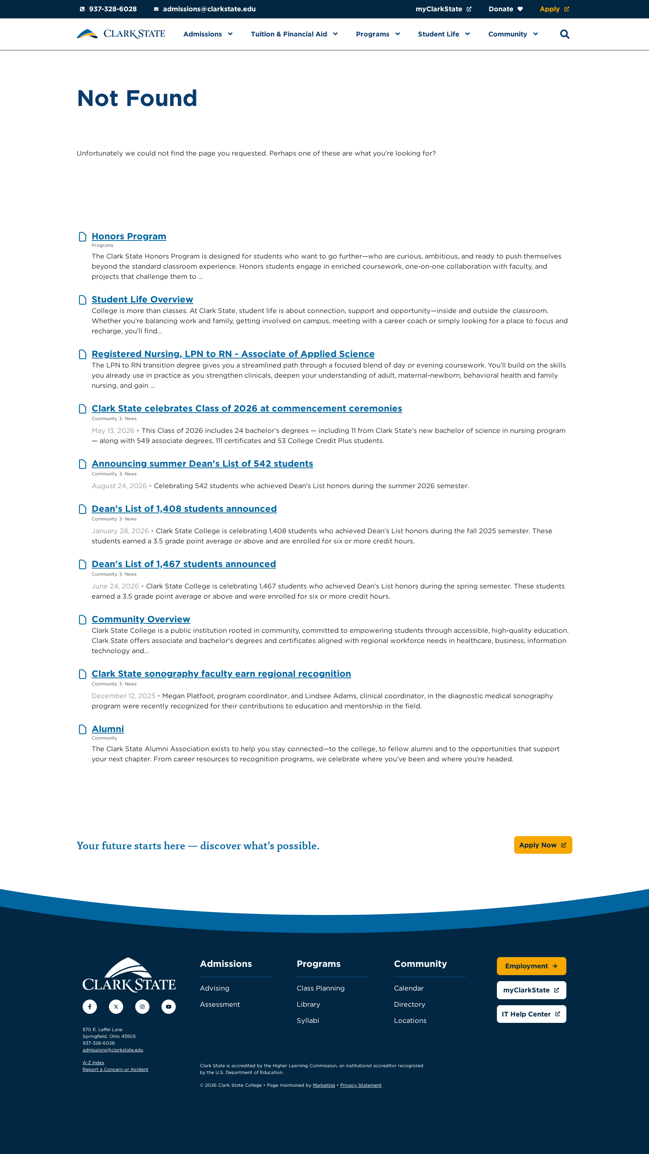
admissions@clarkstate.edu (209, 9)
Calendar (409, 988)
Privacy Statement (361, 1085)
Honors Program (129, 236)
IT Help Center (526, 1014)
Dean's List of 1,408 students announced (184, 508)
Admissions (202, 34)
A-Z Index (93, 1062)
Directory (410, 1004)
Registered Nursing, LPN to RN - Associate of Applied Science (233, 353)
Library (308, 1004)
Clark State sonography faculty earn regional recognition (221, 673)
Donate (501, 9)
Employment (526, 966)
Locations (410, 1020)
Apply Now (538, 845)
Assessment (220, 1004)
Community (507, 34)
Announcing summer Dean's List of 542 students (202, 463)
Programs (372, 34)
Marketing (324, 1085)
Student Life (438, 34)
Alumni (108, 728)
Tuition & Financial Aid (289, 34)
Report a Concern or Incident (115, 1069)
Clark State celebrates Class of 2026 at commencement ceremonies (247, 408)
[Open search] (564, 34)
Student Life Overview (142, 299)
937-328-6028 (113, 9)
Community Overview (141, 619)
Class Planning (321, 988)
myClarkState (439, 9)
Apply (550, 9)
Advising (214, 988)
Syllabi (308, 1020)
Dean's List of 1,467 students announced (184, 563)
